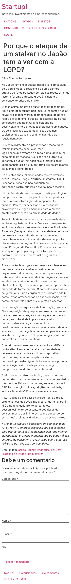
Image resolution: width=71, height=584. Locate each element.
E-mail (7, 534)
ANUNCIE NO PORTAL (43, 28)
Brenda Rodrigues (38, 449)
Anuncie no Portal (15, 578)
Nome (6, 520)
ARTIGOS (27, 21)
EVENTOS (44, 21)
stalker (39, 453)
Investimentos (50, 573)
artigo (22, 449)
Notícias (9, 573)
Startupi (14, 6)
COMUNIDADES (14, 28)
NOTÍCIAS (10, 21)
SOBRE (8, 34)
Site (4, 547)
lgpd (30, 453)
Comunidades (27, 573)
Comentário (10, 478)
